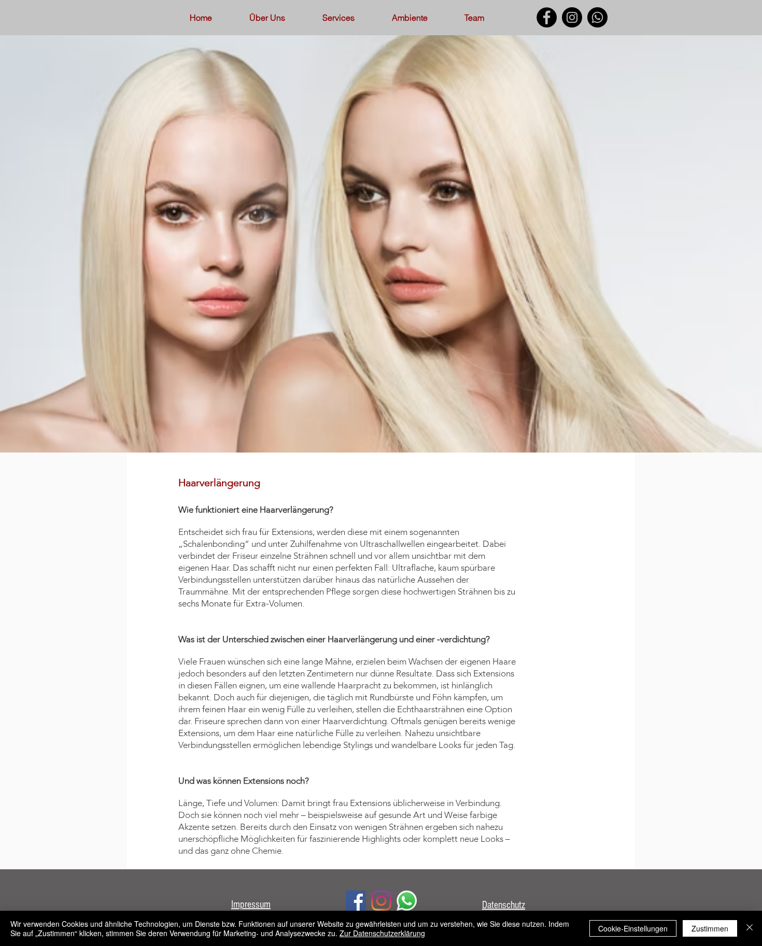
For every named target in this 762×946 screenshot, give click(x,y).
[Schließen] (749, 928)
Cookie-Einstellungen (633, 928)
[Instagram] (572, 17)
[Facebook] (547, 17)
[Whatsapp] (597, 17)
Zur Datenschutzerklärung (382, 933)
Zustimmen (710, 928)
